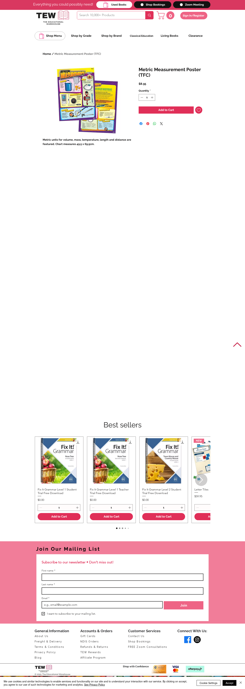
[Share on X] (161, 123)
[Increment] (152, 97)
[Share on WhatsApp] (154, 123)
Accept (229, 683)
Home (47, 54)
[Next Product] (201, 480)
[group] (122, 479)
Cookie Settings (208, 683)
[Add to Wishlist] (198, 110)
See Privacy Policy (94, 684)
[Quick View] (59, 461)
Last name (48, 584)
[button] (166, 15)
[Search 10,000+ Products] (149, 15)
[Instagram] (197, 639)
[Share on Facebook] (141, 123)
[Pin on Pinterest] (148, 123)
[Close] (241, 683)
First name (48, 570)
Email (45, 598)
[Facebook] (187, 639)
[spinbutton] (147, 97)
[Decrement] (141, 97)
